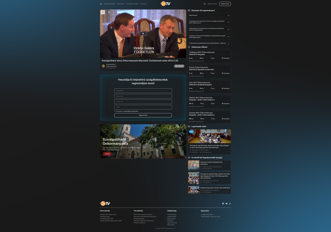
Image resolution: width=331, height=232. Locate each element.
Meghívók (170, 221)
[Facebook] (223, 204)
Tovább (107, 154)
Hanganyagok (171, 216)
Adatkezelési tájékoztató (108, 214)
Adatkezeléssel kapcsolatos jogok (111, 221)
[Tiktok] (230, 204)
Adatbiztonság (104, 216)
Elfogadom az (127, 111)
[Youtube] (226, 204)
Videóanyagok (171, 214)
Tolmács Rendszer (140, 223)
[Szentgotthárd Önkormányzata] (103, 66)
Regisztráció (225, 4)
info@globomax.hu (207, 214)
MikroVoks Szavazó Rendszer (143, 214)
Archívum (143, 4)
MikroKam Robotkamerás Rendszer (145, 216)
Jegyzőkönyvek (172, 223)
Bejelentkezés (212, 4)
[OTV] (165, 3)
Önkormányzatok (109, 4)
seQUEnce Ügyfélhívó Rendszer (144, 221)
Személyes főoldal (132, 4)
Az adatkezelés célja (106, 218)
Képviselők (120, 4)
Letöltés (180, 66)
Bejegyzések (171, 218)
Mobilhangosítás (139, 218)
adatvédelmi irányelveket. (131, 111)
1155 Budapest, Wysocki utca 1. (211, 216)
